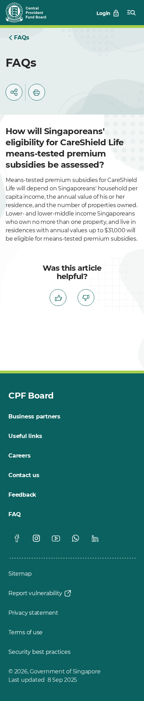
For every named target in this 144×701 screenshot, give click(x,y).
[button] (14, 92)
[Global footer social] (16, 538)
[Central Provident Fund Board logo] (30, 12)
